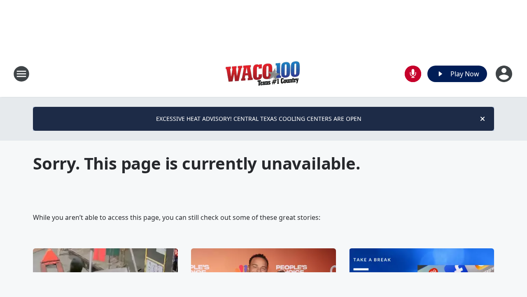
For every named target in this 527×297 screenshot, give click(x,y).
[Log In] (505, 74)
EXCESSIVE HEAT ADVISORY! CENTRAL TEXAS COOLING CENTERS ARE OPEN (258, 119)
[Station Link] (263, 73)
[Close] (482, 119)
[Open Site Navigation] (21, 74)
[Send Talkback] (413, 74)
